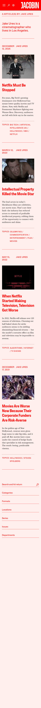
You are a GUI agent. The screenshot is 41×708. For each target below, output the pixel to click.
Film (30, 238)
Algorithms (16, 348)
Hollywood (16, 131)
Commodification (19, 235)
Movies (13, 241)
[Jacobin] (30, 5)
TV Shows (16, 351)
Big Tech (14, 125)
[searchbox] (20, 485)
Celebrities (16, 232)
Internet (28, 348)
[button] (4, 5)
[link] (13, 5)
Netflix (14, 134)
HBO (26, 131)
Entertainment (18, 238)
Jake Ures (22, 46)
